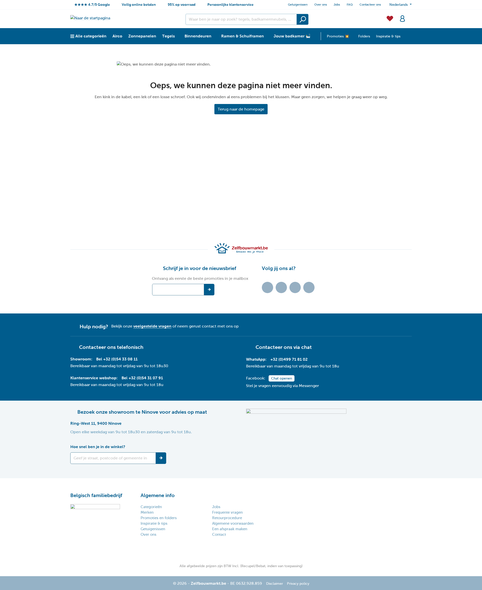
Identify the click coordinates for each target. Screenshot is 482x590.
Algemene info (158, 495)
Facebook (281, 287)
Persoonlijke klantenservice (230, 5)
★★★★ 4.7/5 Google (92, 5)
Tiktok (267, 287)
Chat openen (281, 378)
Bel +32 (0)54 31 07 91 (142, 378)
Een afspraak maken (229, 529)
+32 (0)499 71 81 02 (289, 359)
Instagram (295, 287)
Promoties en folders (159, 518)
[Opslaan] (161, 458)
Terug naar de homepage (241, 109)
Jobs (337, 4)
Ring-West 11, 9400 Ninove (96, 423)
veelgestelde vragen (152, 326)
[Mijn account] (402, 18)
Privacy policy (298, 583)
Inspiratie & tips (154, 523)
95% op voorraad (182, 5)
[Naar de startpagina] (90, 18)
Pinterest (309, 287)
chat (306, 347)
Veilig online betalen (139, 5)
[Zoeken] (302, 19)
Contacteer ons (370, 4)
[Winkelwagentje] (410, 15)
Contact (219, 534)
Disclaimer (274, 583)
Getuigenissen (298, 4)
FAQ (350, 4)
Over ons (320, 4)
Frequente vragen (227, 512)
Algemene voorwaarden (233, 523)
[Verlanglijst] (390, 18)
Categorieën (151, 507)
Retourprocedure (227, 518)
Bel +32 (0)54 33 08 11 (117, 359)
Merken (147, 512)
